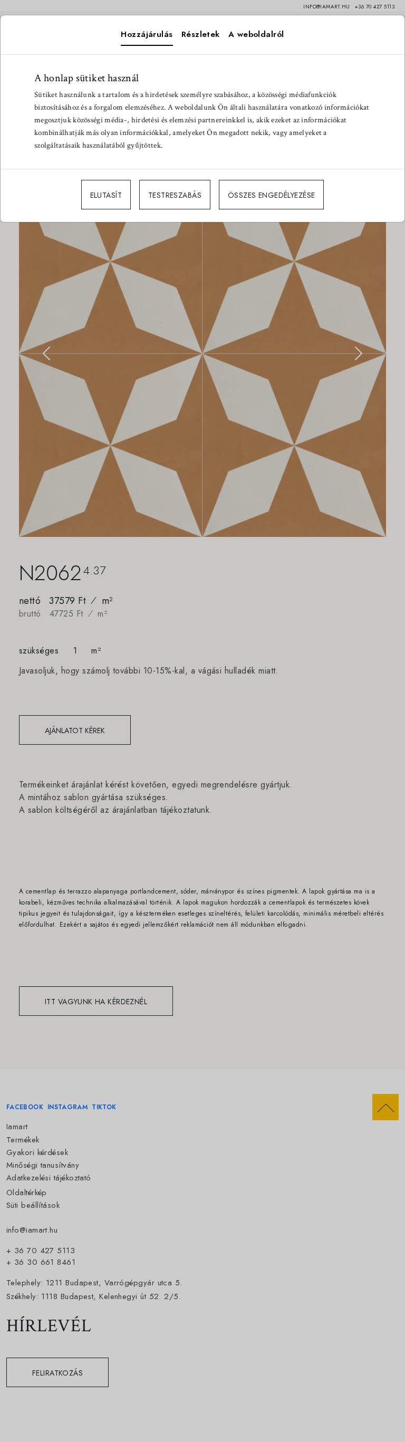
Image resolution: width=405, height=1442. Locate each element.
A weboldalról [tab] (256, 34)
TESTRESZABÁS (174, 195)
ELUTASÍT (106, 195)
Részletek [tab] (200, 34)
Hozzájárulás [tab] (146, 34)
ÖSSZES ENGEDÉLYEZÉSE (271, 195)
